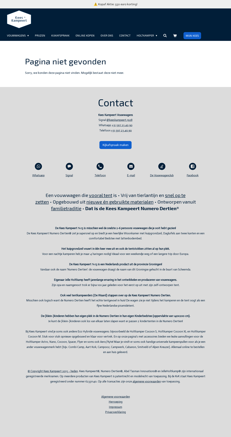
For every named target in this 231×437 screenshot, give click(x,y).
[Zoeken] (165, 35)
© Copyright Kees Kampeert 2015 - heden (53, 371)
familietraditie (66, 208)
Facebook (193, 175)
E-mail (131, 175)
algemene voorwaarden (147, 381)
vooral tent (100, 195)
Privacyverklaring (115, 412)
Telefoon (100, 175)
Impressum (115, 407)
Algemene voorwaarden (115, 396)
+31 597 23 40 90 (122, 125)
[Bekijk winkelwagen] (175, 35)
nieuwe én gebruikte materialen (120, 202)
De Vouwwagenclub (162, 175)
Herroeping (115, 401)
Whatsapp (38, 175)
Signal (69, 175)
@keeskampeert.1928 (119, 120)
